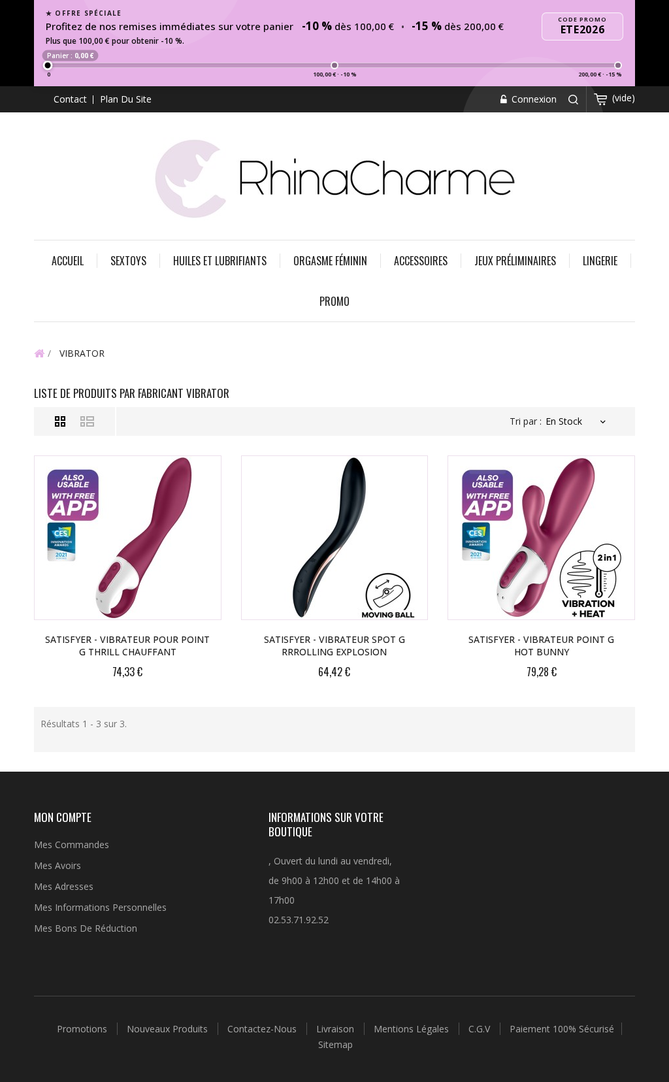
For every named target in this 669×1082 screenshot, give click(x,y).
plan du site (126, 99)
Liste (87, 421)
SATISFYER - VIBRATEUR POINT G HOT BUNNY (541, 645)
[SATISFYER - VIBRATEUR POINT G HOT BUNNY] (541, 537)
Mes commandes (71, 844)
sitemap (335, 1044)
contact (70, 99)
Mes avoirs (57, 865)
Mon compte (62, 817)
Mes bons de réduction (85, 928)
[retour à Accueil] (39, 353)
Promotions (83, 1029)
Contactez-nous (263, 1029)
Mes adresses (63, 886)
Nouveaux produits (168, 1029)
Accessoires (421, 261)
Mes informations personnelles (100, 907)
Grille (60, 421)
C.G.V (480, 1029)
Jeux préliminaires (515, 261)
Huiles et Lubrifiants (220, 261)
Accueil (68, 261)
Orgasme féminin (330, 261)
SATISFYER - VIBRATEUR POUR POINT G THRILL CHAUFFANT (127, 645)
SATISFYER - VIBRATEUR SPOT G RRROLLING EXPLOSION (334, 645)
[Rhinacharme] (334, 177)
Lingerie (600, 261)
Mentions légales (412, 1029)
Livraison (336, 1029)
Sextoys (128, 261)
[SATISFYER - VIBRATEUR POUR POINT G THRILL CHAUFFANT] (128, 537)
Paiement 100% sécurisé (562, 1029)
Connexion (533, 99)
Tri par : (526, 421)
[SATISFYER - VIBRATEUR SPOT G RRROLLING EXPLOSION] (335, 537)
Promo (334, 301)
